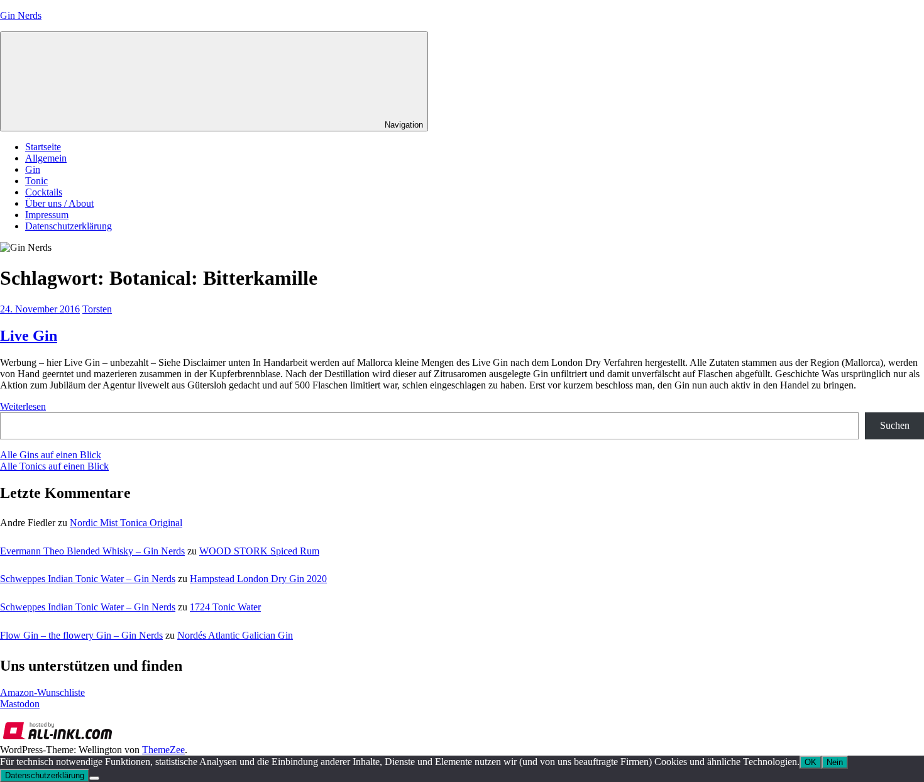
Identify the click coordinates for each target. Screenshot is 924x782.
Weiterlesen (23, 406)
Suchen (895, 425)
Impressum (47, 214)
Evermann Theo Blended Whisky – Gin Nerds (92, 551)
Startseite (43, 146)
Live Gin (28, 336)
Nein (835, 762)
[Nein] (94, 778)
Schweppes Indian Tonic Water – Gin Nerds (87, 578)
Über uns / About (59, 203)
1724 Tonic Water (225, 607)
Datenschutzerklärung (68, 226)
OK (811, 762)
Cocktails (43, 192)
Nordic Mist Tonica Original (126, 522)
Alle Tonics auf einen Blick (54, 466)
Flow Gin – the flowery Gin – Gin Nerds (81, 635)
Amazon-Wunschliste (42, 692)
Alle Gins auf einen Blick (50, 454)
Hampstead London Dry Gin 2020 (258, 578)
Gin (32, 169)
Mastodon (20, 703)
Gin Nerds (20, 15)
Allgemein (46, 158)
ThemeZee (163, 749)
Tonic (36, 180)
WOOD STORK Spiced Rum (259, 551)
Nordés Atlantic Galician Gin (235, 635)
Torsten (97, 309)
